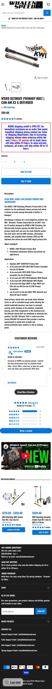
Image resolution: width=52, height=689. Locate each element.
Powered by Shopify (26, 683)
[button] (6, 87)
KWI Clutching (9, 107)
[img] (13, 347)
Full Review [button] (12, 382)
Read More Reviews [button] (26, 392)
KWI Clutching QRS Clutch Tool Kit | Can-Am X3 (12, 518)
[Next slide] (50, 369)
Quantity (4, 156)
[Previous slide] (2, 369)
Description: (9, 193)
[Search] (47, 13)
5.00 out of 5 (33, 402)
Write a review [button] (26, 430)
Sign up (41, 611)
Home (3, 25)
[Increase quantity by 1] (24, 162)
